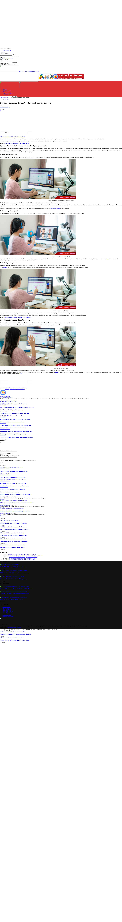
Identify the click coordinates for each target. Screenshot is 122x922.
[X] (16, 132)
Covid (20, 373)
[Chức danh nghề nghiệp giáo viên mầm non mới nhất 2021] (12, 631)
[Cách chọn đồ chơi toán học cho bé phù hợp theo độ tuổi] (12, 508)
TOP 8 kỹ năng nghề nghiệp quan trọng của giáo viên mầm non (17, 407)
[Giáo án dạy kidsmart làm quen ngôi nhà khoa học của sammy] (13, 434)
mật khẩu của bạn (15, 56)
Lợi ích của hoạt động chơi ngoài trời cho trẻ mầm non (14, 413)
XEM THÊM (14, 401)
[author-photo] (3, 395)
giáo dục (57, 372)
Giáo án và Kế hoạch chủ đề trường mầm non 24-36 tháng (15, 387)
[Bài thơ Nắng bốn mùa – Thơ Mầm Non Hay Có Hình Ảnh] (9, 491)
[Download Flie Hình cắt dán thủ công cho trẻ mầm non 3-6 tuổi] (13, 591)
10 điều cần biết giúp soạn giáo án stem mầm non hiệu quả (15, 425)
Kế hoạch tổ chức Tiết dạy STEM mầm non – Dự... (13, 483)
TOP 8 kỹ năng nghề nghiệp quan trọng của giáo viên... (14, 529)
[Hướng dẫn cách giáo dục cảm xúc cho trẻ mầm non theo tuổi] (13, 538)
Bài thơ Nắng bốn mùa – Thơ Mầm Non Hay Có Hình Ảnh (15, 494)
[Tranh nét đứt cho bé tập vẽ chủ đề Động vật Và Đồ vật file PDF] (13, 597)
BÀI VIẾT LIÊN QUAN (5, 401)
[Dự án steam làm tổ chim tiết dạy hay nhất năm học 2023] (5, 473)
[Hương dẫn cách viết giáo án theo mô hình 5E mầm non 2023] (13, 427)
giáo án (107, 258)
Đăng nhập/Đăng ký (7, 50)
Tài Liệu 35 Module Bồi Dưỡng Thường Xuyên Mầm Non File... (17, 588)
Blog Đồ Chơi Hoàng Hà (5, 107)
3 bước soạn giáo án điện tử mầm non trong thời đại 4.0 (17, 143)
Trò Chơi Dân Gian (6, 94)
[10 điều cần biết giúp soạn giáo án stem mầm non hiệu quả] (12, 421)
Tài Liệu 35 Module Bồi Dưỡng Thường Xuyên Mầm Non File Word (22, 554)
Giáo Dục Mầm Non (4, 410)
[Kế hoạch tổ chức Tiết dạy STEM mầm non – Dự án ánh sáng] (13, 479)
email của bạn (14, 62)
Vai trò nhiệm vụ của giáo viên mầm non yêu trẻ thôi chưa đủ (18, 317)
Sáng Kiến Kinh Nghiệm (8, 93)
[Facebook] (11, 132)
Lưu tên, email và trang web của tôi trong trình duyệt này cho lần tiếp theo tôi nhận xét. (18, 460)
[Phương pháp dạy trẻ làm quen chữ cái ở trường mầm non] (12, 637)
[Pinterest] (20, 132)
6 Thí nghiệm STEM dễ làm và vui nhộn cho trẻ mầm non (15, 419)
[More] (30, 132)
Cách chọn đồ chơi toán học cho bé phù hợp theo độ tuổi (15, 511)
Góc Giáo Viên (7, 97)
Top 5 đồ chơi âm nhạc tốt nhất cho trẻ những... (12, 547)
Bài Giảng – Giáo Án (7, 90)
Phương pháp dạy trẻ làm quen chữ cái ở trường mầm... (14, 640)
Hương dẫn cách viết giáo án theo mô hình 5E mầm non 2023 (16, 431)
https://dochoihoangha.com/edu (6, 397)
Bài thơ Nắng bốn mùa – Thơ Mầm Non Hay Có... (13, 523)
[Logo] (9, 87)
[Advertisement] (61, 122)
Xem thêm (2, 499)
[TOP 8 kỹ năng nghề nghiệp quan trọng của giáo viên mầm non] (13, 403)
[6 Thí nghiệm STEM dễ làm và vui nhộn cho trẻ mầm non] (12, 415)
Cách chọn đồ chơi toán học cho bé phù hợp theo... (13, 535)
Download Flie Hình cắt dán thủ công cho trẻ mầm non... (15, 593)
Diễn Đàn (4, 89)
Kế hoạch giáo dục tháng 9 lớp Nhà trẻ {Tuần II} (15, 389)
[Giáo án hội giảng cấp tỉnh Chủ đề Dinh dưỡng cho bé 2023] (11, 467)
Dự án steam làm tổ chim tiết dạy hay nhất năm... (13, 477)
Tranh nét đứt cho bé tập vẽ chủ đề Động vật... (12, 599)
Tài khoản (14, 54)
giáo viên (5, 267)
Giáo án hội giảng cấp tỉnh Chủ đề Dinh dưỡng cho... (14, 471)
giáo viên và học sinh (55, 208)
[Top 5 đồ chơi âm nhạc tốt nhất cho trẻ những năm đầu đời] (12, 544)
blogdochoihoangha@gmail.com (14, 627)
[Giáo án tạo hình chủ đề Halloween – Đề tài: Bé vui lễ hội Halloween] (14, 485)
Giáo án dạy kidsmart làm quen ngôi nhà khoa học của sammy (16, 437)
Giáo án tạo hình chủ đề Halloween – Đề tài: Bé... (13, 489)
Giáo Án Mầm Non (4, 487)
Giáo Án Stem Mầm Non (5, 429)
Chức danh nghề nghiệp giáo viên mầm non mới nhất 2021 (15, 634)
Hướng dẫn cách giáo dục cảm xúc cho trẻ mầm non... (14, 541)
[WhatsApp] (25, 132)
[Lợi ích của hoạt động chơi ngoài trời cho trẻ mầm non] (11, 409)
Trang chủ (2, 97)
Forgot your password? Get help (6, 58)
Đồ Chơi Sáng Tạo (6, 91)
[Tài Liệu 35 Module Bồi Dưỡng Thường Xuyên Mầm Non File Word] (14, 586)
